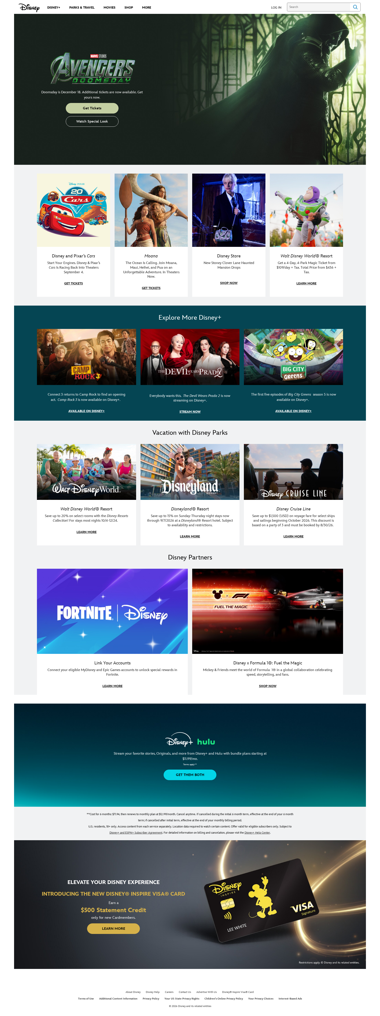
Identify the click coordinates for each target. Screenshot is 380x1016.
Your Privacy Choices (260, 998)
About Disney (133, 992)
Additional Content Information (118, 998)
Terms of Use (86, 998)
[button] (278, 7)
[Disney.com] (29, 8)
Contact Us (185, 992)
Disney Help (153, 992)
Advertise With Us (206, 992)
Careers (169, 992)
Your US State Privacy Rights (181, 998)
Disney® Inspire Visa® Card (238, 992)
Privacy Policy (151, 998)
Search (355, 7)
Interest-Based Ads (290, 998)
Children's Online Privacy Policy (224, 998)
